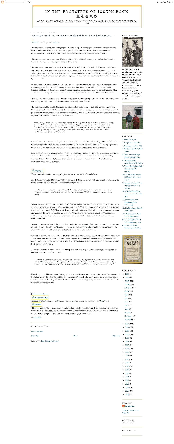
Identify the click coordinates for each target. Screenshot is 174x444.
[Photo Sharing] (37, 170)
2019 (127, 369)
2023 (127, 384)
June (126, 302)
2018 (127, 366)
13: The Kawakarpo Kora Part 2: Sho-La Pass (131, 215)
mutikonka (56, 43)
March (127, 291)
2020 (127, 373)
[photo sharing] (32, 39)
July (126, 305)
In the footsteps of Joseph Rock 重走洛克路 (87, 13)
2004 (127, 277)
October (128, 312)
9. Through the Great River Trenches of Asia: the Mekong (132, 185)
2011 (127, 341)
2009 (127, 334)
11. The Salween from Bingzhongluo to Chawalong (130, 202)
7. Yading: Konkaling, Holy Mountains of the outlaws (132, 168)
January (128, 284)
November (129, 316)
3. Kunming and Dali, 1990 (132, 146)
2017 (127, 362)
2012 (127, 345)
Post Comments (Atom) (49, 341)
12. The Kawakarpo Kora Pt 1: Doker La (132, 209)
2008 (127, 331)
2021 (127, 377)
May (126, 298)
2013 (127, 348)
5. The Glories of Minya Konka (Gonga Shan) (131, 156)
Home (76, 336)
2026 (127, 394)
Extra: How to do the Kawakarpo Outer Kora (131, 226)
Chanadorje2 (35, 43)
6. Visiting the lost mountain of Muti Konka (132, 161)
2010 (127, 338)
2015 (127, 355)
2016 (127, 359)
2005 (127, 281)
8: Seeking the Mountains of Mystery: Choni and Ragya (131, 177)
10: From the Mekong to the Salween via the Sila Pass (132, 194)
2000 (127, 274)
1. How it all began (129, 139)
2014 (127, 352)
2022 (127, 380)
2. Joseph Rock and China (132, 142)
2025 (127, 391)
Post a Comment (37, 331)
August (127, 309)
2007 (127, 327)
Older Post (116, 336)
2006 (127, 324)
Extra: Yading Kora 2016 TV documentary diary (131, 220)
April (127, 295)
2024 (127, 387)
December (128, 319)
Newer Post (35, 336)
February (128, 287)
